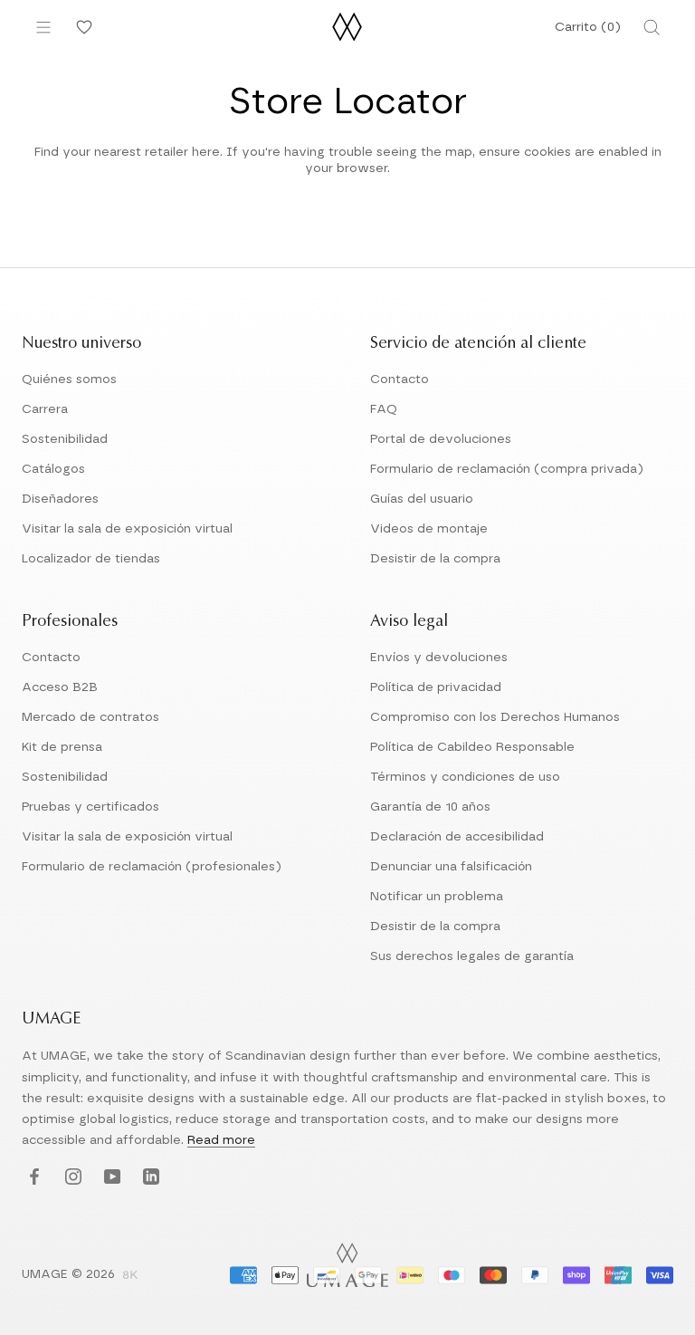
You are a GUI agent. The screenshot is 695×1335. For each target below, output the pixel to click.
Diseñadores (60, 499)
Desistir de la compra (435, 558)
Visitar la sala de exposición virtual (127, 529)
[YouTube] (110, 1177)
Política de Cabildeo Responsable (472, 747)
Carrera (45, 409)
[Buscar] (651, 27)
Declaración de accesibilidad (457, 837)
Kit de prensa (62, 747)
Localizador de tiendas (91, 558)
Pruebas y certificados (90, 807)
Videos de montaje (429, 529)
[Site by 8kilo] (130, 1276)
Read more (221, 1140)
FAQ (383, 409)
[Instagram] (71, 1177)
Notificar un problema (436, 896)
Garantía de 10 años (430, 807)
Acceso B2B (60, 687)
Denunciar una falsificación (451, 866)
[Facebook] (32, 1177)
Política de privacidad (435, 687)
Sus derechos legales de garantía (472, 956)
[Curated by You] (81, 27)
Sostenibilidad (65, 439)
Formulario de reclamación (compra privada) (506, 469)
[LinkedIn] (148, 1177)
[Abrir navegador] (43, 27)
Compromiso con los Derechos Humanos (495, 717)
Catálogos (53, 469)
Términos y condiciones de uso (465, 777)
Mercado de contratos (90, 717)
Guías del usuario (421, 499)
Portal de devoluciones (440, 439)
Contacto (399, 379)
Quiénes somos (69, 379)
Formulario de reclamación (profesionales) (151, 866)
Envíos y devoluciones (439, 657)
